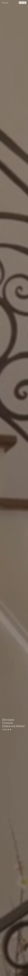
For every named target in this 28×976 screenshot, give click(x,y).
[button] (22, 2)
